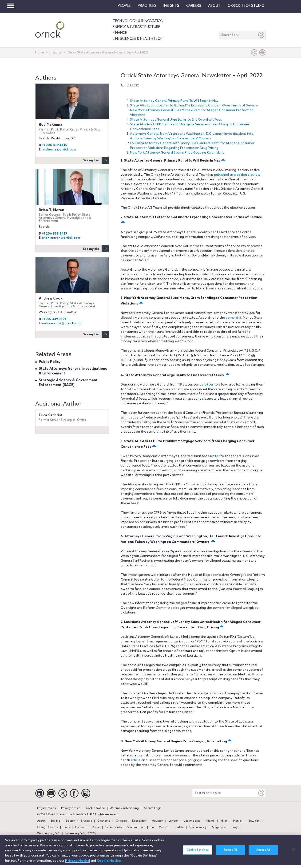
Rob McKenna (69, 128)
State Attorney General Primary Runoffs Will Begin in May (174, 101)
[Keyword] (261, 793)
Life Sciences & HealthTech (137, 39)
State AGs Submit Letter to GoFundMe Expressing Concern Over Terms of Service (194, 106)
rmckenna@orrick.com (58, 149)
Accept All (263, 850)
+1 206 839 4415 (54, 145)
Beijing (55, 821)
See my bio (91, 160)
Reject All (230, 850)
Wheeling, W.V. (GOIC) (81, 833)
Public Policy (49, 362)
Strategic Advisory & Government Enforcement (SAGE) (68, 382)
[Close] (293, 849)
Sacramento (113, 827)
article (136, 760)
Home (39, 52)
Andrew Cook (67, 302)
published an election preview (237, 175)
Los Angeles (192, 821)
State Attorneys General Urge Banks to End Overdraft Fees (176, 120)
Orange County (47, 827)
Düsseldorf (139, 821)
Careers (193, 6)
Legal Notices (46, 808)
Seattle (179, 827)
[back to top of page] (222, 161)
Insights (56, 52)
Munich (237, 821)
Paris (66, 827)
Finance (120, 33)
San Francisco (136, 827)
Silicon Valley (198, 827)
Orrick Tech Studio (246, 6)
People (124, 6)
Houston (157, 821)
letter (208, 385)
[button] (254, 53)
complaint (233, 318)
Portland (81, 827)
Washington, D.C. (48, 833)
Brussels (86, 821)
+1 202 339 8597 (54, 319)
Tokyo (235, 827)
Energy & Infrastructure (136, 27)
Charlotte (103, 821)
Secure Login (153, 808)
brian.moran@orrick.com (60, 238)
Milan (224, 821)
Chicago (121, 821)
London (173, 821)
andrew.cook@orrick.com (61, 323)
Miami (210, 821)
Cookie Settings (197, 850)
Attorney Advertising (124, 808)
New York (254, 821)
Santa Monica (159, 827)
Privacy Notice (70, 808)
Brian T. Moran (65, 215)
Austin (41, 821)
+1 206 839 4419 (54, 234)
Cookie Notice (95, 808)
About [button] (214, 6)
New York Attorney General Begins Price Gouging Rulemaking (177, 153)
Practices (147, 6)
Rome (96, 827)
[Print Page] (262, 53)
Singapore (219, 827)
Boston (70, 821)
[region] (150, 850)
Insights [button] (171, 6)
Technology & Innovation (138, 21)
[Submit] (261, 35)
